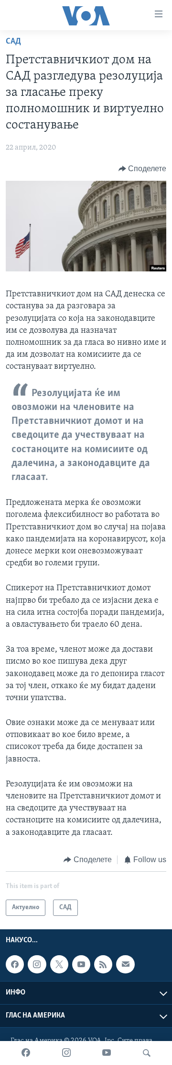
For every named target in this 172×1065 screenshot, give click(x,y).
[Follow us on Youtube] (81, 964)
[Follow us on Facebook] (15, 964)
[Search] (146, 1053)
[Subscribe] (125, 964)
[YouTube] (106, 1053)
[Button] (142, 169)
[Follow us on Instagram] (37, 964)
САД (13, 41)
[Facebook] (26, 1053)
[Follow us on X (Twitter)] (59, 964)
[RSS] (103, 964)
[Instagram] (66, 1053)
